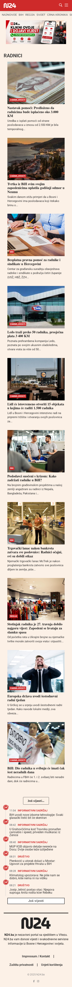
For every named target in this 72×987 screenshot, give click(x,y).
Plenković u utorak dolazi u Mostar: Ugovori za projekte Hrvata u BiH (32, 862)
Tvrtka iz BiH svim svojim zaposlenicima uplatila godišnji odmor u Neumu (35, 187)
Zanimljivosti (17, 100)
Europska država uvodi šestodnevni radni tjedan (32, 698)
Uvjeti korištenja (52, 965)
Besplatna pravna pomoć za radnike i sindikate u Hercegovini (33, 261)
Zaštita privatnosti (21, 965)
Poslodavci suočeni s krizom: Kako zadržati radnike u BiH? (31, 478)
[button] (36, 801)
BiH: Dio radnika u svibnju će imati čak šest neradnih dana (36, 770)
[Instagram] (38, 981)
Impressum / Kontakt (36, 956)
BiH (21, 14)
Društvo (24, 856)
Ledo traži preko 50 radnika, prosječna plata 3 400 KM (35, 334)
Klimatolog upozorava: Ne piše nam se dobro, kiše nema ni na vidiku (34, 877)
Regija (30, 14)
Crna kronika (57, 14)
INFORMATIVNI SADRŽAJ (32, 810)
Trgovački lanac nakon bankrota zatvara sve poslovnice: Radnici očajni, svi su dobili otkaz (34, 552)
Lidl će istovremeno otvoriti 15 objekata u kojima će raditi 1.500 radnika (35, 406)
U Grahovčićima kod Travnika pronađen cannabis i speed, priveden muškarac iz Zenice (35, 832)
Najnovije (9, 14)
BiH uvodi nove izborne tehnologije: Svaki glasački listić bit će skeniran (36, 816)
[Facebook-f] (34, 981)
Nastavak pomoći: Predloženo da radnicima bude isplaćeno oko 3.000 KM (32, 111)
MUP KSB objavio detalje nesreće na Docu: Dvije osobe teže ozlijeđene (32, 848)
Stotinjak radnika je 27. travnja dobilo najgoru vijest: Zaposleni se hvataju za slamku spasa (34, 628)
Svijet (41, 14)
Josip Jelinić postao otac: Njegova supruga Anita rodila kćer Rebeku (31, 891)
